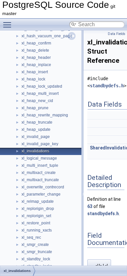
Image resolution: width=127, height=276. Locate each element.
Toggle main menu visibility (8, 24)
